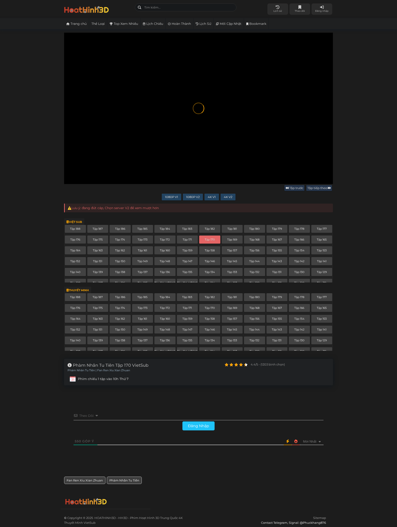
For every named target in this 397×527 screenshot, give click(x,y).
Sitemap (319, 518)
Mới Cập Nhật (230, 24)
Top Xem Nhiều (125, 24)
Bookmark (257, 24)
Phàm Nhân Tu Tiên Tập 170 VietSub (110, 365)
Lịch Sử (204, 24)
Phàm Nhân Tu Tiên (124, 480)
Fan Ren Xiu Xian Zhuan (85, 480)
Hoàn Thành (181, 24)
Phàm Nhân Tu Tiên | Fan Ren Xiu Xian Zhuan (99, 370)
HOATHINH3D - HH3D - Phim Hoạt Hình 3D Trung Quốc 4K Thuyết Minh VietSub (97, 8)
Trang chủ (78, 24)
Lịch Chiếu (154, 24)
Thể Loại (98, 24)
